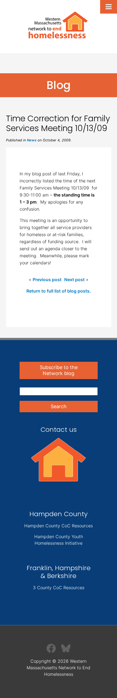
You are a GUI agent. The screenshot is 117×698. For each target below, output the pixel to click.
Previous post (47, 279)
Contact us (59, 429)
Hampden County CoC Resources (58, 525)
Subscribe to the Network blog (59, 370)
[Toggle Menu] (108, 7)
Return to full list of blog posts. (58, 291)
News (31, 140)
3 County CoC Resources (58, 587)
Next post (74, 279)
